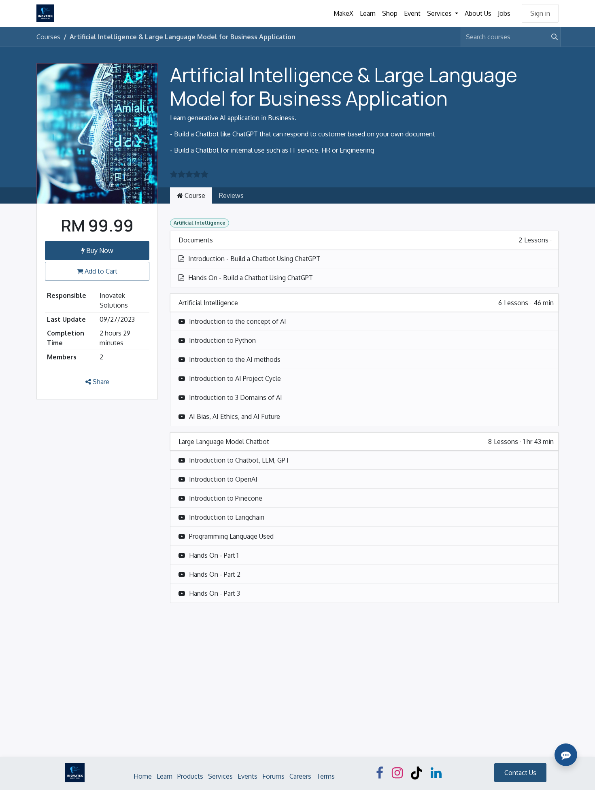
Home (143, 776)
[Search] (550, 37)
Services (220, 776)
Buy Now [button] (99, 250)
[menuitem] (343, 13)
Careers (300, 776)
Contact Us (520, 773)
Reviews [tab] (231, 195)
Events (247, 776)
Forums (273, 776)
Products (190, 776)
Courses (48, 37)
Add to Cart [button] (100, 271)
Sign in (540, 13)
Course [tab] (194, 195)
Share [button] (100, 382)
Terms (325, 776)
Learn (164, 776)
